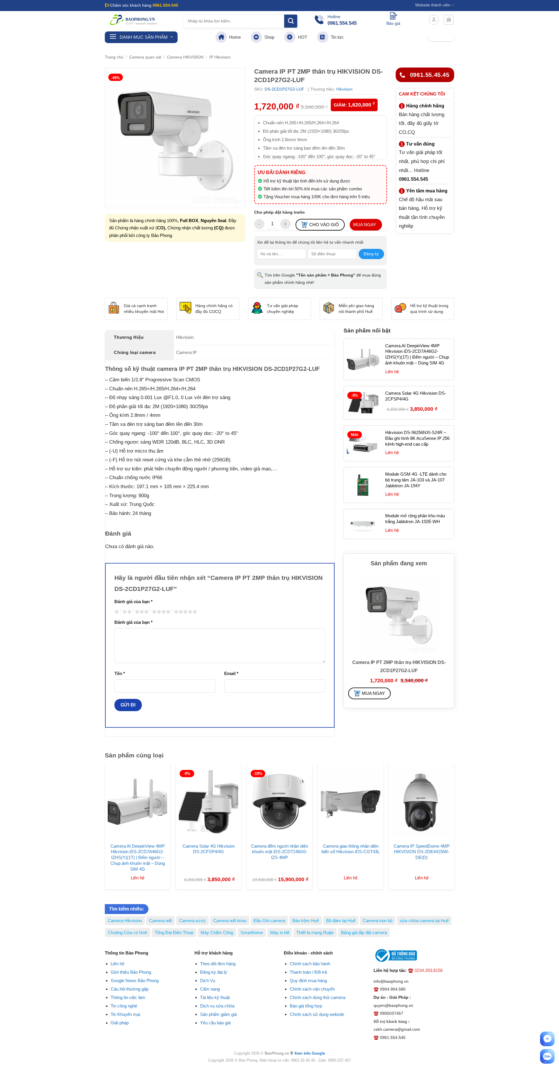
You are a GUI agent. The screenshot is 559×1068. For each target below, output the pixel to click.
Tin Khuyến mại (125, 1014)
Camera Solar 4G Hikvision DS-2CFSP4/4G (415, 396)
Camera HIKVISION (185, 57)
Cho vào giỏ (324, 224)
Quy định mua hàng (308, 980)
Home (234, 37)
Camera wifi (160, 920)
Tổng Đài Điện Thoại (174, 932)
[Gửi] (290, 21)
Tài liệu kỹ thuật (215, 997)
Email (231, 673)
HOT (301, 37)
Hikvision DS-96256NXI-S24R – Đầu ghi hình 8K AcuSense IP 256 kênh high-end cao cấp (417, 438)
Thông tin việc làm (128, 997)
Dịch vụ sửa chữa (217, 1005)
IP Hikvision (220, 57)
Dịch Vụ (207, 980)
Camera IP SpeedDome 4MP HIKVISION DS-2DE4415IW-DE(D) (422, 852)
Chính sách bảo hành (310, 963)
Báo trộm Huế (305, 920)
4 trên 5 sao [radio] (160, 611)
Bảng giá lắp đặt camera (364, 932)
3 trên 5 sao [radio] (141, 611)
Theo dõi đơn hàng (218, 963)
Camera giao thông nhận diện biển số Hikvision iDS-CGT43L (350, 849)
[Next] (460, 812)
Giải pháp (120, 1022)
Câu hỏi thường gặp (129, 988)
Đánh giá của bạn (133, 601)
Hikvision (344, 89)
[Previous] (98, 812)
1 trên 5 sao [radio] (116, 611)
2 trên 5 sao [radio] (126, 611)
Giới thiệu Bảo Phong (131, 972)
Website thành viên (432, 5)
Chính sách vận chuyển (312, 988)
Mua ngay (364, 224)
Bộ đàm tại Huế (340, 920)
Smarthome (251, 932)
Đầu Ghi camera (269, 920)
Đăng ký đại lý (213, 972)
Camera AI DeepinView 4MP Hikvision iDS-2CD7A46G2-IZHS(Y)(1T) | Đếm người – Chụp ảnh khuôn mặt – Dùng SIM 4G (417, 354)
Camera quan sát (145, 57)
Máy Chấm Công (217, 932)
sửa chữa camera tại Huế (424, 920)
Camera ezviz (192, 920)
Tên (119, 673)
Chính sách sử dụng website (317, 1014)
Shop (268, 37)
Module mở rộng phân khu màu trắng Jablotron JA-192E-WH (415, 518)
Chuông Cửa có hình (127, 932)
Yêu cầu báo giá (215, 1022)
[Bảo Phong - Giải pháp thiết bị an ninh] (134, 20)
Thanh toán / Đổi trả (308, 972)
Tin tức (336, 37)
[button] (434, 20)
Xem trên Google (309, 1053)
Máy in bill (279, 932)
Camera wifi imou (229, 920)
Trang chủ (114, 57)
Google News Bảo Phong (135, 980)
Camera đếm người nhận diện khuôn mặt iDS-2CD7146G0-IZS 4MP (279, 852)
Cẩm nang (210, 988)
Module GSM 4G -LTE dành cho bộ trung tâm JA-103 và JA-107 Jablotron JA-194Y (415, 480)
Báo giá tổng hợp (306, 1005)
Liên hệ (117, 963)
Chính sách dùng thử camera (317, 997)
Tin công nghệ (124, 1005)
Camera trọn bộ (377, 920)
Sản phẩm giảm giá (218, 1014)
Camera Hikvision (125, 920)
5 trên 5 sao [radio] (184, 611)
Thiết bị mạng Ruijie (315, 932)
